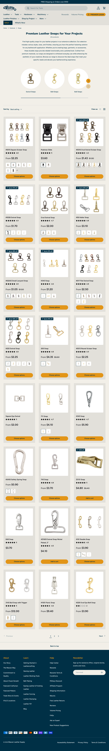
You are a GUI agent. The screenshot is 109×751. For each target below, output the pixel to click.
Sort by (6, 109)
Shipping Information (57, 691)
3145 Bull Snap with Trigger (16, 603)
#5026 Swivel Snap (13, 217)
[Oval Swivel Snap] (54, 200)
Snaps (19, 28)
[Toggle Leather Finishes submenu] (18, 18)
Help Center (54, 663)
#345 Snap (80, 416)
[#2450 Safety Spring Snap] (19, 462)
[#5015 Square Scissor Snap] (19, 132)
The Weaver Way (9, 668)
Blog (25, 709)
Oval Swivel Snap (48, 218)
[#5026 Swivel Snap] (19, 200)
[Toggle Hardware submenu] (34, 14)
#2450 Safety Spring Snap (16, 479)
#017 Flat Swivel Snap (84, 281)
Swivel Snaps (31, 92)
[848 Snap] (19, 522)
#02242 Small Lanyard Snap (17, 281)
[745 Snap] (54, 462)
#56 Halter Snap (82, 217)
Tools (17, 14)
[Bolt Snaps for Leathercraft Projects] (54, 79)
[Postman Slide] (54, 132)
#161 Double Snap (83, 539)
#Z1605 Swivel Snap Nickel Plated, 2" (51, 541)
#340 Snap (45, 281)
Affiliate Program (56, 686)
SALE (6, 23)
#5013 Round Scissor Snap (86, 349)
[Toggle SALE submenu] (10, 22)
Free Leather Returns (57, 701)
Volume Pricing (77, 14)
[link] (26, 636)
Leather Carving (29, 694)
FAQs (52, 715)
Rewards (65, 14)
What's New (20, 23)
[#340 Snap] (54, 263)
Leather (6, 14)
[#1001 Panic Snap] (54, 585)
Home (5, 28)
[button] (104, 8)
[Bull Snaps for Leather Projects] (78, 79)
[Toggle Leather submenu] (11, 14)
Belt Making (27, 681)
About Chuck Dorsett (11, 681)
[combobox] (56, 8)
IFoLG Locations (9, 701)
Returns (52, 696)
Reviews (53, 706)
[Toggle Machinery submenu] (47, 14)
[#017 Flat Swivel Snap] (89, 263)
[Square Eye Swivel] (19, 399)
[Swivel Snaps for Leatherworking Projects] (31, 79)
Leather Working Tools (31, 676)
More (42, 18)
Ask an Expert (55, 720)
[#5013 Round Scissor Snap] (89, 331)
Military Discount (56, 681)
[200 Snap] (54, 331)
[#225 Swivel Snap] (19, 331)
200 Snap (44, 349)
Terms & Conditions (98, 742)
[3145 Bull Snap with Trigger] (19, 585)
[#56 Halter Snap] (89, 200)
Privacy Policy (83, 742)
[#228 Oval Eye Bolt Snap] (89, 585)
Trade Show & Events (11, 696)
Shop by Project (28, 18)
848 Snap (9, 539)
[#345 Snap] (89, 399)
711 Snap (44, 416)
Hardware (28, 14)
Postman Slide (46, 150)
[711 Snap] (54, 399)
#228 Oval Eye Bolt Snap (85, 603)
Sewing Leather (29, 671)
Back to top (54, 646)
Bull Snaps (78, 92)
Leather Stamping (29, 699)
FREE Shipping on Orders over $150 (54, 2)
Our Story (6, 663)
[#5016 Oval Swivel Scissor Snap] (89, 132)
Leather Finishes (10, 18)
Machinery (41, 14)
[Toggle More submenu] (45, 18)
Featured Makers (9, 691)
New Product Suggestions (59, 725)
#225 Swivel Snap (13, 349)
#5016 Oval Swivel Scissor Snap (88, 150)
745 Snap (44, 479)
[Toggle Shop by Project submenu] (36, 18)
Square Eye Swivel (13, 416)
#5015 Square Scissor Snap (16, 150)
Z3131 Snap (80, 479)
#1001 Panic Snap (48, 603)
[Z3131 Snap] (89, 462)
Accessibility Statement (66, 742)
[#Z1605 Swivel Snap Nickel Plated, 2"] (54, 522)
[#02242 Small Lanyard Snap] (19, 263)
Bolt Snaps (54, 92)
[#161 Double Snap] (89, 522)
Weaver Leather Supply (16, 742)
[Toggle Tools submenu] (20, 14)
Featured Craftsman (10, 686)
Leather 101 (27, 704)
